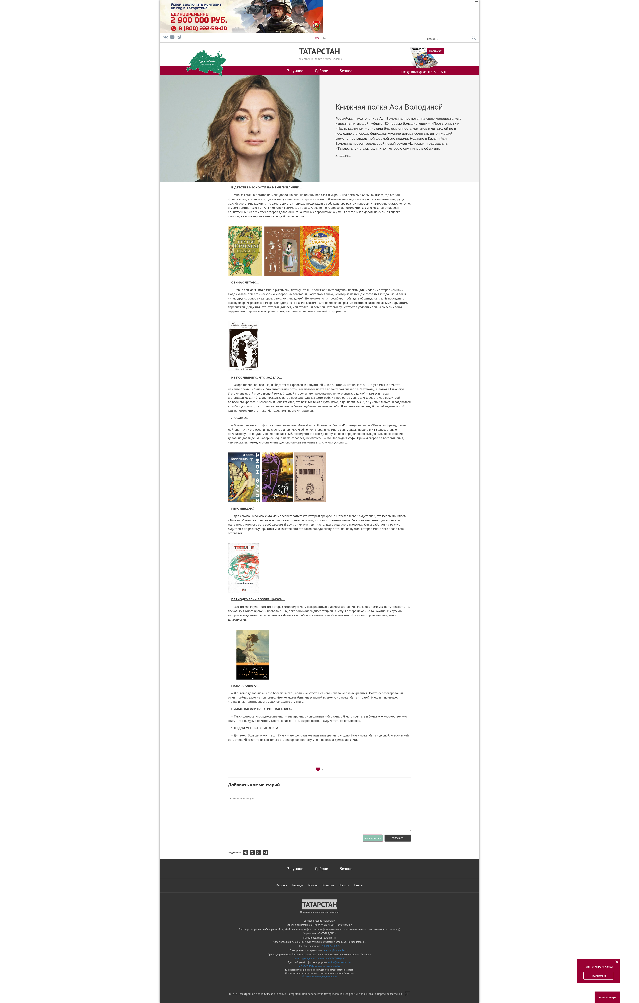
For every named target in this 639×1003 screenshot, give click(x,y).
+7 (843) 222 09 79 (330, 946)
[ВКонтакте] (246, 852)
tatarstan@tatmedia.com (336, 950)
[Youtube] (172, 38)
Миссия (313, 885)
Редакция (297, 885)
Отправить (398, 838)
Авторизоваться (372, 838)
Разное (358, 885)
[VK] (165, 38)
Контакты (328, 885)
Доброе (321, 70)
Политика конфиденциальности (319, 976)
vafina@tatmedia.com (339, 962)
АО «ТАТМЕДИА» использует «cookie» (319, 966)
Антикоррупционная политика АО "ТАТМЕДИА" (319, 958)
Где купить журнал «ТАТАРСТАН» (423, 72)
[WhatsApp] (259, 852)
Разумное (295, 70)
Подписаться (598, 975)
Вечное (346, 70)
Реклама (281, 885)
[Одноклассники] (253, 852)
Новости (344, 885)
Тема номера (607, 997)
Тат (325, 37)
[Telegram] (179, 38)
